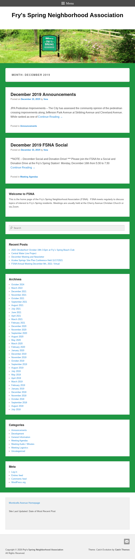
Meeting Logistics (19, 447)
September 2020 (19, 333)
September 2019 (19, 364)
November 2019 (18, 357)
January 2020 (17, 350)
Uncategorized (18, 451)
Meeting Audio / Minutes (22, 444)
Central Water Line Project (23, 253)
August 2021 (17, 305)
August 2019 (17, 368)
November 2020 (18, 329)
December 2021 (18, 291)
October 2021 (17, 298)
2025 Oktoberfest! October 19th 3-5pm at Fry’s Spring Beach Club (42, 250)
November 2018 (18, 395)
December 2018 (18, 392)
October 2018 (17, 399)
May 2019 (16, 374)
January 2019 (17, 388)
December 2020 (18, 326)
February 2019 (18, 385)
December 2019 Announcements (43, 94)
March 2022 (17, 288)
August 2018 (17, 406)
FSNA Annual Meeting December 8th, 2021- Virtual (35, 264)
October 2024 (17, 284)
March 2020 (17, 343)
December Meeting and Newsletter (27, 257)
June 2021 (16, 312)
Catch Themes (122, 549)
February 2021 (18, 323)
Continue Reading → (50, 116)
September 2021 (19, 302)
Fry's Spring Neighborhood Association (67, 15)
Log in (14, 472)
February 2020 (18, 347)
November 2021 (18, 295)
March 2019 (17, 381)
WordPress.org (18, 482)
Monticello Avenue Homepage (24, 502)
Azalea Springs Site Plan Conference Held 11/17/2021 (37, 260)
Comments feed (19, 479)
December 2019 (18, 354)
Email (127, 541)
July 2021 (16, 309)
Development (17, 433)
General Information (20, 437)
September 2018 (19, 402)
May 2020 (16, 340)
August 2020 (17, 336)
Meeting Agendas (29, 177)
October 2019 (17, 361)
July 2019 (16, 371)
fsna (46, 99)
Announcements (28, 126)
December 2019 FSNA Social (39, 145)
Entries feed (17, 475)
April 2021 (16, 316)
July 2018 (16, 409)
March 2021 (17, 319)
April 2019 (16, 378)
